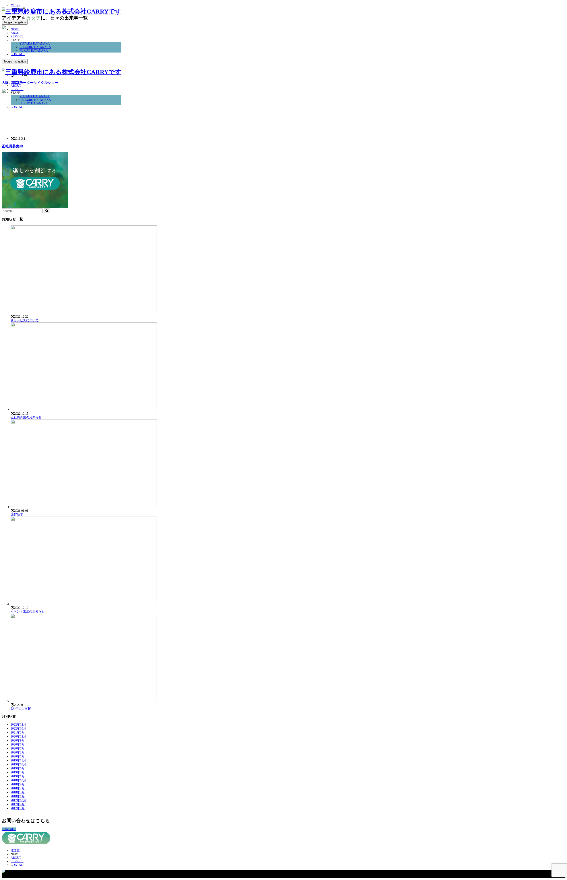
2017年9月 (18, 804)
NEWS (15, 29)
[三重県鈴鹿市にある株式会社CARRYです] (61, 11)
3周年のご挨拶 (21, 708)
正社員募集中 (12, 146)
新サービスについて (25, 320)
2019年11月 (18, 760)
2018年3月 (18, 792)
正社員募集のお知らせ (26, 417)
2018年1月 (18, 796)
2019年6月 (18, 768)
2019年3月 (18, 772)
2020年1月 (18, 756)
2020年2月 (18, 752)
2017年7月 (18, 808)
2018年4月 (18, 788)
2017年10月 (18, 800)
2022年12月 (18, 724)
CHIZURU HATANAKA (35, 47)
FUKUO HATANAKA (33, 50)
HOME (15, 850)
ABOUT (16, 33)
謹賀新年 (17, 514)
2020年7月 (18, 748)
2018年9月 (18, 784)
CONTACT (18, 54)
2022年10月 (18, 728)
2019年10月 (18, 764)
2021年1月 (18, 732)
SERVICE (17, 36)
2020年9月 (18, 740)
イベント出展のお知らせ (28, 611)
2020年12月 (18, 736)
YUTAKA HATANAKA (34, 43)
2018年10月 (18, 780)
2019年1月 (18, 776)
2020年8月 (18, 744)
